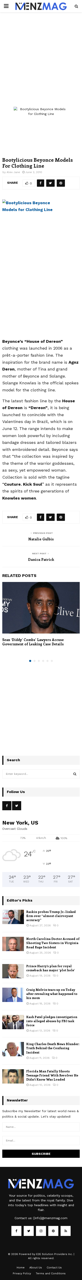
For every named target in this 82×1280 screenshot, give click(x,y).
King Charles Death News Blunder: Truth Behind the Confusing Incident (52, 1048)
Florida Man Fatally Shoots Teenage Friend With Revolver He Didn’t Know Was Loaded (52, 1075)
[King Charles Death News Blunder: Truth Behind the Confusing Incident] (13, 1049)
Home (21, 1267)
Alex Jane (13, 172)
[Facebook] (16, 1231)
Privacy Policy (22, 1273)
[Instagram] (41, 1231)
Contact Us (54, 1267)
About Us (35, 1267)
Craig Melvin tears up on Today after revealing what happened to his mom (51, 993)
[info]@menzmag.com (50, 1218)
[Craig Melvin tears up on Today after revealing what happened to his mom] (13, 995)
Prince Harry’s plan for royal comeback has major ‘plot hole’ (50, 968)
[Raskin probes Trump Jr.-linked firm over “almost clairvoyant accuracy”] (13, 917)
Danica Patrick (41, 559)
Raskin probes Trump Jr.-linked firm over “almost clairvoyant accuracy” (51, 916)
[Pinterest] (53, 1231)
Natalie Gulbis (41, 539)
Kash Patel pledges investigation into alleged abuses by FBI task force (51, 1021)
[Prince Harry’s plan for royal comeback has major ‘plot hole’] (13, 971)
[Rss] (66, 1231)
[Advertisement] (41, 64)
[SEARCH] (75, 773)
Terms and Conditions (51, 1273)
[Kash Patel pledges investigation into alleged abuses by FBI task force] (13, 1022)
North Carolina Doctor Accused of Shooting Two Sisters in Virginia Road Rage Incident (52, 943)
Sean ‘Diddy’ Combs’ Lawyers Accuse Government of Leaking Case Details (33, 641)
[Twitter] (29, 1231)
